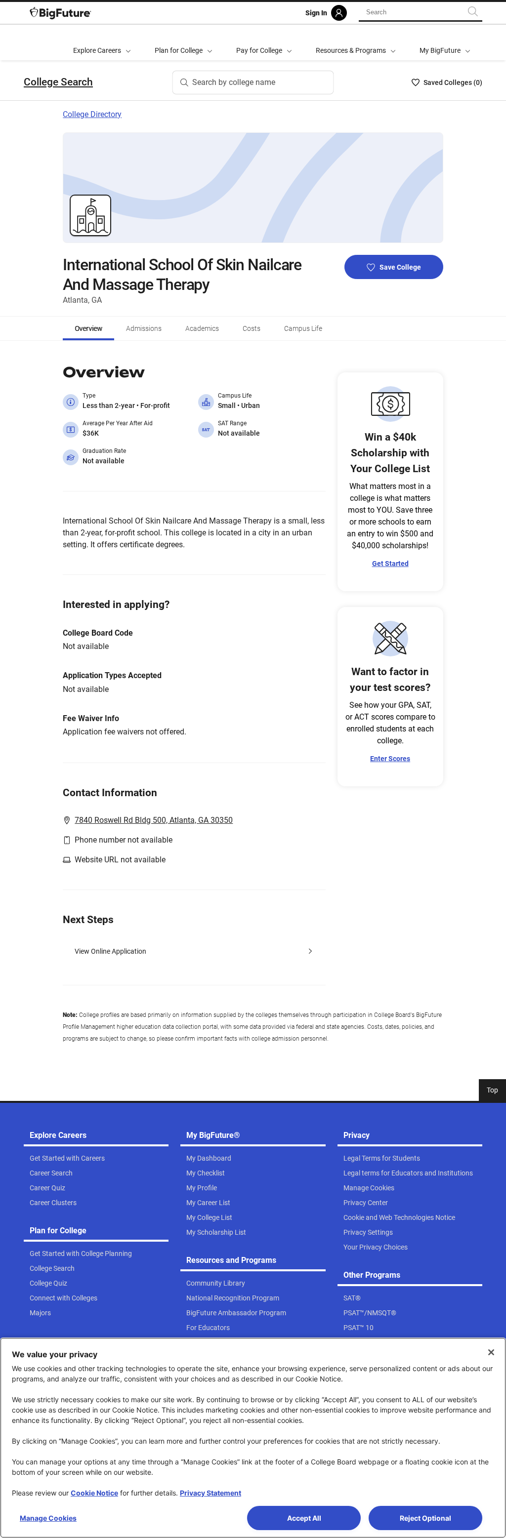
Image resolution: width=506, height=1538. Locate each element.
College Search (58, 82)
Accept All (304, 1518)
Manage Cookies (48, 1518)
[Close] (491, 1352)
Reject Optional (425, 1518)
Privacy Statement (210, 1493)
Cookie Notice (94, 1493)
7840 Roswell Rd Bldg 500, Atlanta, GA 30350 (154, 820)
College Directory (92, 114)
